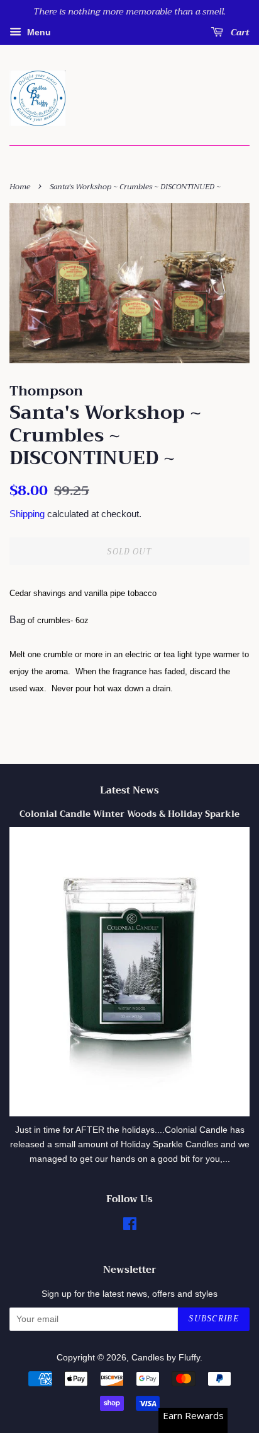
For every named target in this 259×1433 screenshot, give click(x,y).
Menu (38, 32)
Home (19, 186)
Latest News (129, 790)
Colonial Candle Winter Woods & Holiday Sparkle (129, 814)
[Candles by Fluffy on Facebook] (130, 1226)
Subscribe (214, 1318)
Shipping (27, 513)
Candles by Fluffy (165, 1357)
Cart (239, 32)
